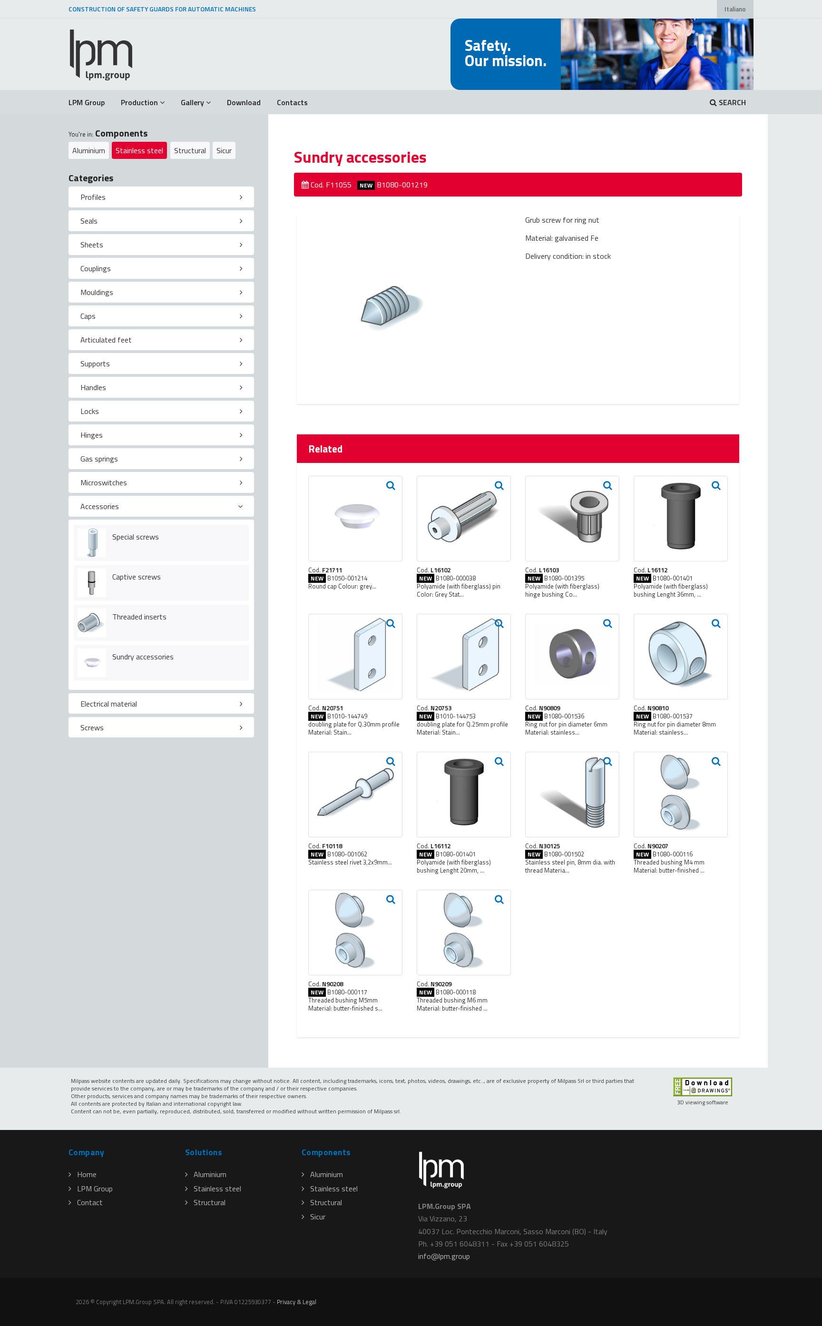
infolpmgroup (444, 1256)
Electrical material (108, 703)
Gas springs (99, 458)
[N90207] (681, 794)
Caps (88, 316)
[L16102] (464, 518)
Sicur (224, 150)
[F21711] (355, 518)
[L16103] (572, 518)
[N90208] (355, 932)
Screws (92, 727)
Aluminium (88, 150)
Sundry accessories (143, 656)
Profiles (93, 197)
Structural (190, 150)
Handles (93, 387)
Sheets (91, 244)
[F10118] (355, 794)
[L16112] (681, 518)
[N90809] (572, 656)
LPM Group (86, 102)
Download (244, 102)
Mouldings (96, 292)
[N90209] (464, 932)
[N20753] (464, 656)
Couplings (95, 268)
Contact (90, 1202)
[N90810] (681, 656)
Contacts (292, 102)
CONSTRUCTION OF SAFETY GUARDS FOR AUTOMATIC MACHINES (162, 9)
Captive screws (136, 576)
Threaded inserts (139, 616)
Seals (89, 220)
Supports (95, 363)
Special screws (135, 536)
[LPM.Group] (101, 54)
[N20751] (355, 656)
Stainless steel (139, 150)
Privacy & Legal (296, 1301)
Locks (89, 411)
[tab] (161, 197)
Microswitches (103, 482)
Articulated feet (106, 339)
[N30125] (572, 794)
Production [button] (139, 102)
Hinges (91, 435)
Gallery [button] (192, 102)
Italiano (735, 9)
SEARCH (731, 102)
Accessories (99, 506)
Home (87, 1174)
